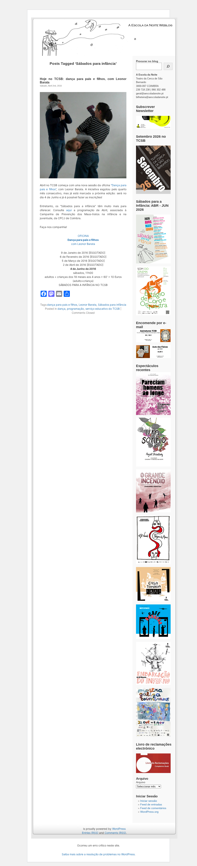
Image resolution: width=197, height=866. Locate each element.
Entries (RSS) (90, 832)
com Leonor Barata (83, 243)
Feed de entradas (151, 804)
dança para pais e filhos (62, 304)
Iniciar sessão (148, 800)
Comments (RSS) (115, 832)
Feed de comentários (153, 808)
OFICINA (83, 235)
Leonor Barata (87, 304)
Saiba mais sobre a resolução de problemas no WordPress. (98, 854)
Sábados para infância (112, 304)
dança (61, 308)
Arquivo (140, 782)
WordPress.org (149, 811)
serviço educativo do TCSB (102, 308)
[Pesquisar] (168, 66)
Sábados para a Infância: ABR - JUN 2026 (152, 206)
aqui (69, 210)
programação (75, 308)
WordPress (119, 828)
